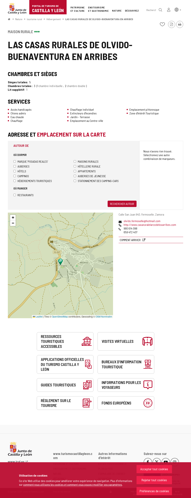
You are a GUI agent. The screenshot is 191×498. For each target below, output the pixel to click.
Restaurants (26, 195)
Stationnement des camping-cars (98, 181)
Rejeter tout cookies (154, 480)
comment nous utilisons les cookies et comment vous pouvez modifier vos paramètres (72, 484)
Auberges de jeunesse (92, 176)
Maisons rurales (88, 161)
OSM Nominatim (104, 316)
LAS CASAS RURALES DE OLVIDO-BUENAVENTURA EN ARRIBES (99, 19)
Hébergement (53, 19)
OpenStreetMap (60, 316)
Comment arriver (130, 240)
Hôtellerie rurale (89, 166)
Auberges (23, 166)
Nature (18, 19)
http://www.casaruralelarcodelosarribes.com (150, 224)
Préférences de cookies (154, 491)
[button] (178, 9)
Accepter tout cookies (154, 469)
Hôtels (22, 171)
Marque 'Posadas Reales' (33, 161)
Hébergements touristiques (35, 181)
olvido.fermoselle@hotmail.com (142, 221)
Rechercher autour (122, 203)
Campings (23, 176)
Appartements (87, 171)
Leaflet (39, 316)
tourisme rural (34, 19)
